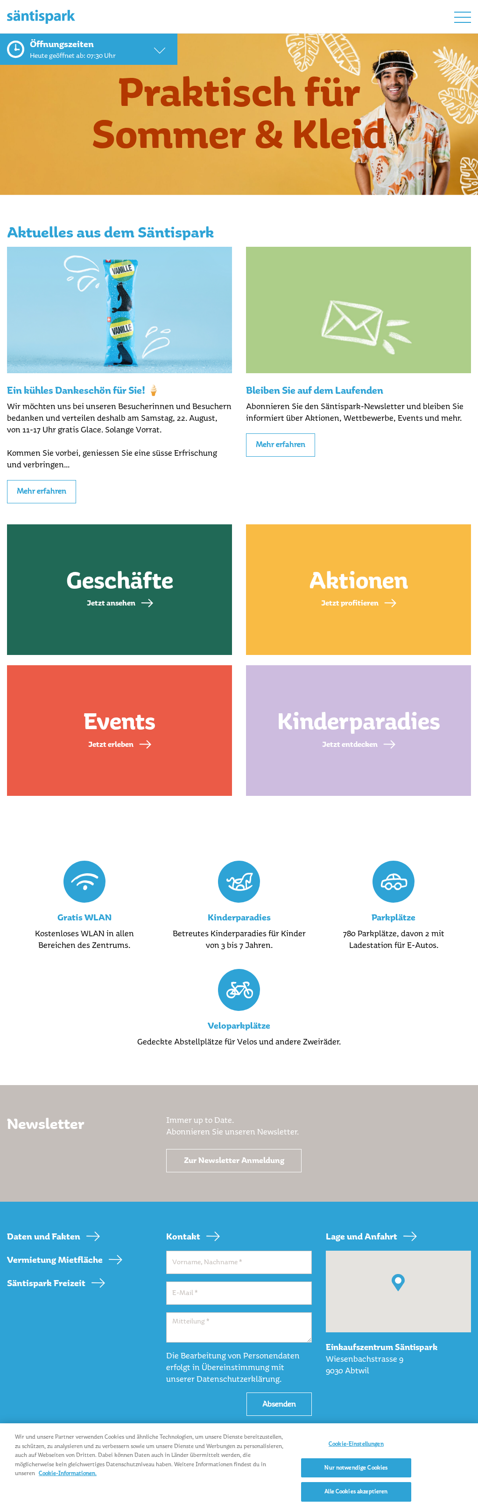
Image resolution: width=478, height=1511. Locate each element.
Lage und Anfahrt (361, 1236)
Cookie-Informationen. (68, 1473)
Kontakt (183, 1236)
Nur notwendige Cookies (355, 1467)
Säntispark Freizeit (46, 1283)
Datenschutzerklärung (238, 1379)
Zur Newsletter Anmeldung (234, 1160)
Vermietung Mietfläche (55, 1260)
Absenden (279, 1404)
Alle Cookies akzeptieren (355, 1491)
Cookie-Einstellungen (356, 1444)
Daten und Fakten (43, 1236)
